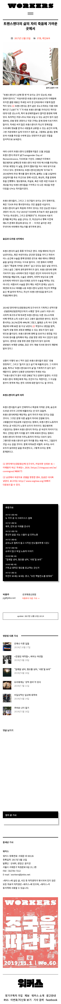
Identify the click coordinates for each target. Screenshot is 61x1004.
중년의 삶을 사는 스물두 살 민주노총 (21, 534)
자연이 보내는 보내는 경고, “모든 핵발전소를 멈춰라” (29, 575)
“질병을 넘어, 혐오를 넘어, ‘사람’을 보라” (23, 559)
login (31, 887)
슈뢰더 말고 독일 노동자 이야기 (19, 551)
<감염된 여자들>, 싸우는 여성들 (28, 656)
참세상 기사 (8, 842)
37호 (39, 38)
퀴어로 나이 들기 (21, 707)
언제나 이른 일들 (21, 643)
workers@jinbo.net (20, 874)
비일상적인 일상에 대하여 (25, 694)
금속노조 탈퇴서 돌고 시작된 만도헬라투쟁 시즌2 (27, 542)
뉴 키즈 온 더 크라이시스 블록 (18, 517)
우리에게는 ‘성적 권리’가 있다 (27, 682)
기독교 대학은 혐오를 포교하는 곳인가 (22, 567)
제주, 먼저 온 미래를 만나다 (17, 526)
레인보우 (46, 38)
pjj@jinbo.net (9, 597)
